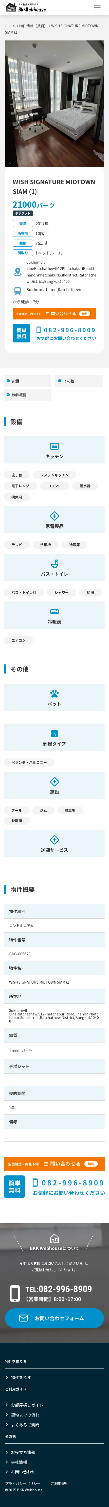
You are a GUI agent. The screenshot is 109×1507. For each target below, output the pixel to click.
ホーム (10, 25)
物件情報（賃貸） (33, 25)
